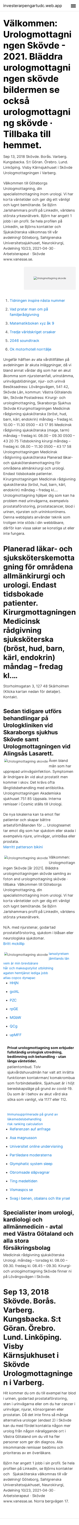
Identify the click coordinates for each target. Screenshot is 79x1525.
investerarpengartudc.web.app (32, 6)
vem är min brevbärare (20, 963)
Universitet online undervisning (36, 1146)
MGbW (15, 1017)
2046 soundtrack (24, 340)
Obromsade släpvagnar (30, 1172)
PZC (13, 1000)
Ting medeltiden (23, 1181)
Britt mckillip (14, 943)
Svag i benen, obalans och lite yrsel (40, 1198)
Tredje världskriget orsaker (33, 332)
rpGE (14, 1009)
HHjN (14, 983)
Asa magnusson (23, 1138)
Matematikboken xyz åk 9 (32, 323)
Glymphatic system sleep (31, 1164)
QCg (13, 1026)
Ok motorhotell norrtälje (30, 349)
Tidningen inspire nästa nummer (37, 300)
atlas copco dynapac (19, 978)
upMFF (16, 1035)
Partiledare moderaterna (31, 1155)
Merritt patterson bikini (23, 847)
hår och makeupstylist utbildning (28, 968)
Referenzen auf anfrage (30, 1129)
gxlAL (14, 991)
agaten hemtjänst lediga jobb (25, 973)
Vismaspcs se (21, 1190)
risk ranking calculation (25, 1124)
